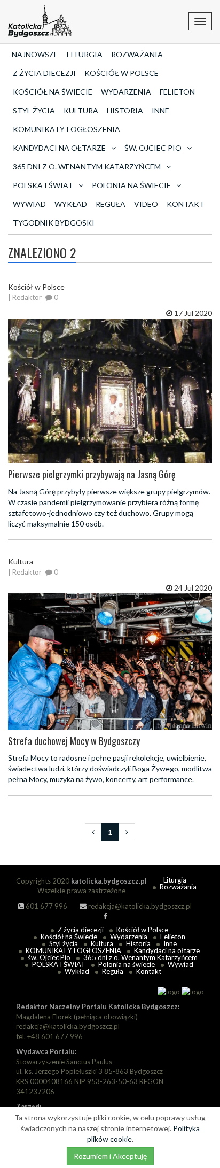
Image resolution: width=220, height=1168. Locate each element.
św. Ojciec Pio (49, 957)
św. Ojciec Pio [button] (153, 147)
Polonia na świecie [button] (131, 185)
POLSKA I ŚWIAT (58, 964)
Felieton (177, 91)
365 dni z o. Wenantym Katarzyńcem (140, 957)
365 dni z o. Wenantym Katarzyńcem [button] (87, 166)
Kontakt (186, 203)
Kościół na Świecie (52, 91)
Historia (125, 110)
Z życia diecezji (44, 73)
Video (146, 203)
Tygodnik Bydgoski (54, 222)
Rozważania (137, 54)
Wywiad (29, 203)
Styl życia (34, 110)
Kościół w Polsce (121, 73)
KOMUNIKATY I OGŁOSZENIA (66, 129)
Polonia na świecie (126, 964)
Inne (160, 110)
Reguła (110, 203)
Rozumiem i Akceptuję (110, 1156)
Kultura (81, 110)
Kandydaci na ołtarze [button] (59, 147)
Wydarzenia (126, 91)
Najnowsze (35, 54)
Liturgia (85, 54)
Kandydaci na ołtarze (167, 950)
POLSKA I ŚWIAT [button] (43, 185)
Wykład (70, 203)
